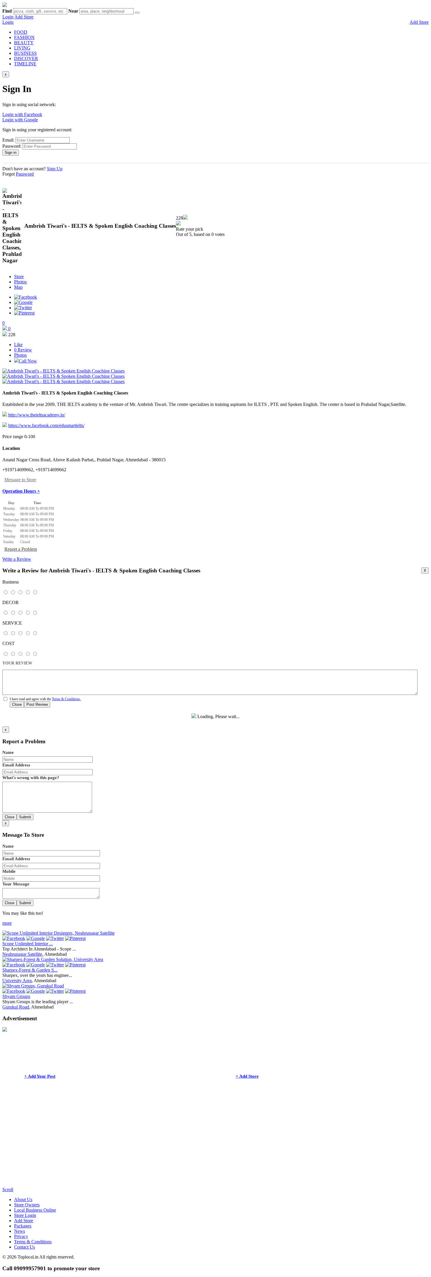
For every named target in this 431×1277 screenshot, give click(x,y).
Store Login (25, 1215)
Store (19, 276)
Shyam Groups (16, 996)
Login (7, 16)
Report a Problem (20, 549)
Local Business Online (35, 1210)
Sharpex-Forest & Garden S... (29, 969)
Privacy (21, 1236)
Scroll (7, 1189)
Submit (25, 817)
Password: (11, 146)
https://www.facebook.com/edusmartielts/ (46, 425)
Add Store (23, 16)
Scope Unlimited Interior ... (27, 943)
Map (18, 287)
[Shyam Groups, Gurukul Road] (33, 985)
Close (17, 704)
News (19, 1231)
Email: (8, 139)
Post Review (37, 704)
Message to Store (20, 479)
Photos (20, 281)
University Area (17, 980)
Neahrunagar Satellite (22, 954)
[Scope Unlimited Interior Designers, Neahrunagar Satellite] (58, 933)
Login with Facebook (22, 114)
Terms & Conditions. (66, 699)
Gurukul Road (15, 1006)
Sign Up (54, 168)
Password (25, 173)
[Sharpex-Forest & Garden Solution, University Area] (52, 959)
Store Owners (27, 1204)
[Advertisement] (178, 1146)
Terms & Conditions (33, 1241)
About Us (23, 1199)
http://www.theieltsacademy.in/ (36, 414)
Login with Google (20, 119)
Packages (22, 1225)
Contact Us (24, 1246)
